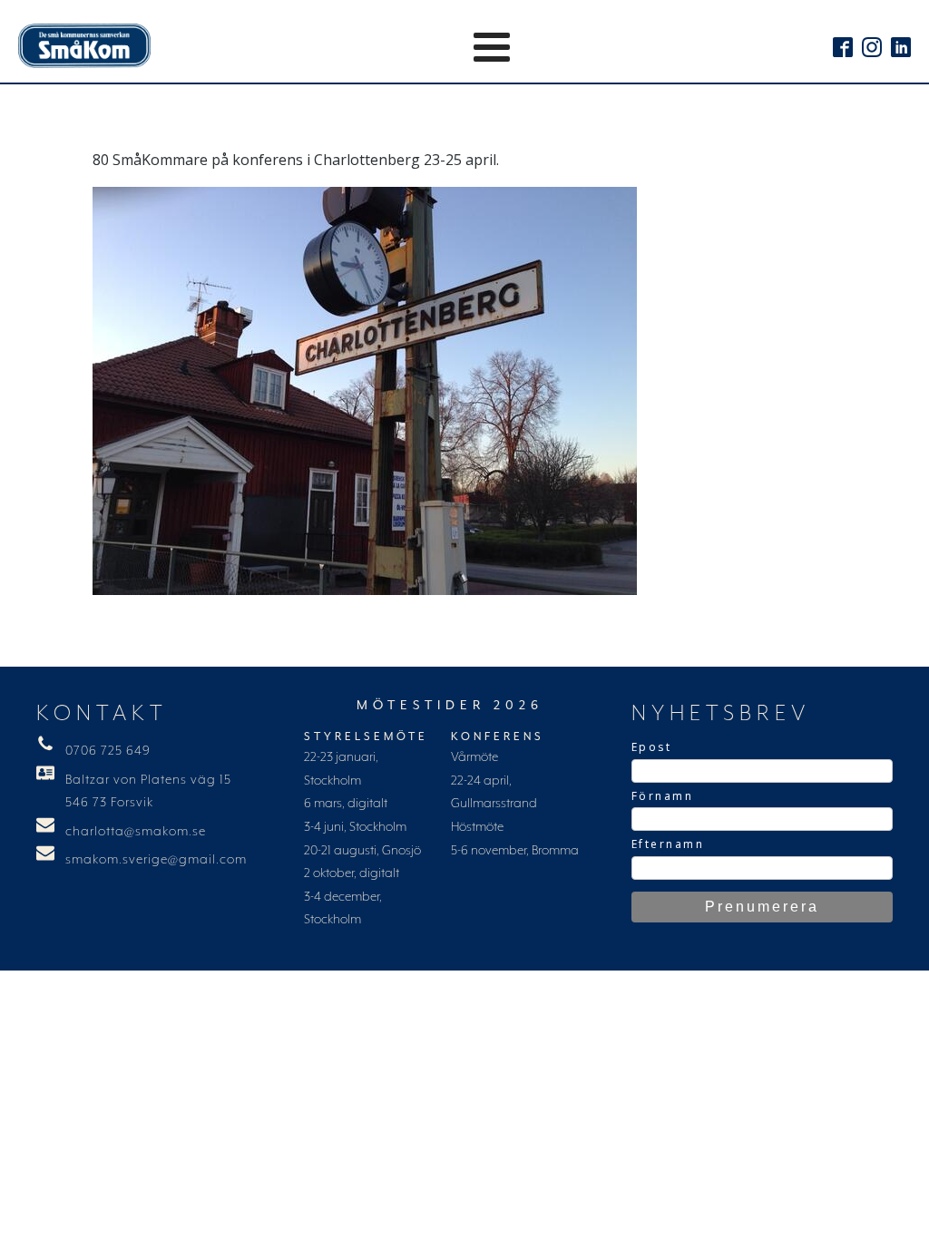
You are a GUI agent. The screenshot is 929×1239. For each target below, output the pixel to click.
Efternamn (668, 844)
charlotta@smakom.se (135, 831)
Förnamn (662, 796)
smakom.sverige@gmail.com (156, 860)
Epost (651, 747)
